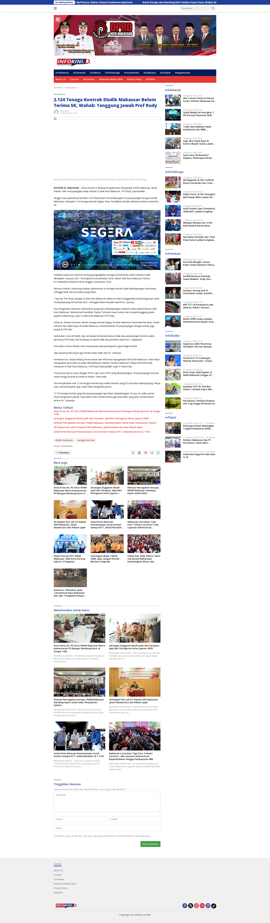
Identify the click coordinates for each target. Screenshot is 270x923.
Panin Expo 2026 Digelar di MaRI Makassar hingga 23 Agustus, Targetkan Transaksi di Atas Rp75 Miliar (199, 374)
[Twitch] (207, 906)
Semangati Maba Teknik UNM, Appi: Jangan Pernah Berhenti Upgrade (105, 559)
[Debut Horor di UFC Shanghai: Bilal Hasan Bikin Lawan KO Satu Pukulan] (173, 196)
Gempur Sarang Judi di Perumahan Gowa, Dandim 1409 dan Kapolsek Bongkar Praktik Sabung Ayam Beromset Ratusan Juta (198, 292)
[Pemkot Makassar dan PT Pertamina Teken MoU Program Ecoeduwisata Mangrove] (173, 442)
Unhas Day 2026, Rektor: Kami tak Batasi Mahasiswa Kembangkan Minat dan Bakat (144, 559)
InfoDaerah (79, 72)
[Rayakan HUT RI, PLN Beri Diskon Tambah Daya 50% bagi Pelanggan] (173, 389)
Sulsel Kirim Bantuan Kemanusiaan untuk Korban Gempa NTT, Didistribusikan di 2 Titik (102, 431)
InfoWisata (150, 72)
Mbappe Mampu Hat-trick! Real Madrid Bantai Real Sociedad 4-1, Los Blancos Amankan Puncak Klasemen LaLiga (198, 224)
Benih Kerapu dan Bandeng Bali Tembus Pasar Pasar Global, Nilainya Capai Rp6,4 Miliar (144, 2)
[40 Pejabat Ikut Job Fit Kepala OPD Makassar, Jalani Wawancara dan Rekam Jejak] (70, 509)
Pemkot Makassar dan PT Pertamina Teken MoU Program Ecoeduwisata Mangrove (197, 441)
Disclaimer (89, 79)
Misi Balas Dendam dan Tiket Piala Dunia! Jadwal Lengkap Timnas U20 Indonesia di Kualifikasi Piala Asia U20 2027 (199, 238)
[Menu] (56, 8)
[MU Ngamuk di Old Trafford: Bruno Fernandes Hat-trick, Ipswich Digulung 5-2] (173, 182)
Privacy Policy (134, 79)
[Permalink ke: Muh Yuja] (56, 111)
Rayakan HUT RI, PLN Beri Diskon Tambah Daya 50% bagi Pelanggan (197, 388)
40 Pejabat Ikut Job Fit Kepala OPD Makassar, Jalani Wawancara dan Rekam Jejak (98, 427)
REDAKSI (150, 79)
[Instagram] (196, 906)
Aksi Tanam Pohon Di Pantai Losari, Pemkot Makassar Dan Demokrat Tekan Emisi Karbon (199, 99)
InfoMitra (95, 72)
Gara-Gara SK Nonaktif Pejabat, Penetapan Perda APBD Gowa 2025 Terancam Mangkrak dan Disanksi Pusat (199, 156)
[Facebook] (184, 906)
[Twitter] (190, 906)
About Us (61, 79)
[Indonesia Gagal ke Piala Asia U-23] (173, 456)
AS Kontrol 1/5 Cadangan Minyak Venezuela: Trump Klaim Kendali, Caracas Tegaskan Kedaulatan (197, 359)
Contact (74, 79)
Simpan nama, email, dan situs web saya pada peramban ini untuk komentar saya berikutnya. (103, 835)
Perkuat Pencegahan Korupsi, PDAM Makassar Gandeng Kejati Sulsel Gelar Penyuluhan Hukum (105, 422)
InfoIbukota (62, 72)
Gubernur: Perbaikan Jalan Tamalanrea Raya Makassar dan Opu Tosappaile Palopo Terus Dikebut (69, 593)
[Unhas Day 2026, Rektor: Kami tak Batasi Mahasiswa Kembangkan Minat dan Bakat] (144, 543)
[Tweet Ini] (139, 452)
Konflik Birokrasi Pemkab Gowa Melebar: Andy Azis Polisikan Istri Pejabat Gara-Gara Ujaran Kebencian (198, 277)
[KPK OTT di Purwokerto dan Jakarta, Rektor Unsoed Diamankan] (173, 307)
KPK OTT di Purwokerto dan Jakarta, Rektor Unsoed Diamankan (198, 306)
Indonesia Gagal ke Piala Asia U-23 (199, 456)
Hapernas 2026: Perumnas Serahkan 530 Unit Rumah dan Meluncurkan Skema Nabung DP (197, 345)
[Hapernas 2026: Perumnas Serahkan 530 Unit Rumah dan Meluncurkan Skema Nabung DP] (173, 346)
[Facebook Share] (133, 452)
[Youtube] (202, 906)
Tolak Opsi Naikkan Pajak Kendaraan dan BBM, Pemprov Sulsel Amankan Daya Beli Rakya (197, 128)
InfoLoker (165, 72)
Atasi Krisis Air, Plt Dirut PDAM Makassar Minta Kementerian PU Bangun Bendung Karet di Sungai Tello (107, 413)
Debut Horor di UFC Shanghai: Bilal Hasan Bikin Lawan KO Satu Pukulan (199, 196)
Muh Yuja (64, 111)
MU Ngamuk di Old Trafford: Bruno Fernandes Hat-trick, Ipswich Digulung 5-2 (198, 181)
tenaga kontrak (86, 440)
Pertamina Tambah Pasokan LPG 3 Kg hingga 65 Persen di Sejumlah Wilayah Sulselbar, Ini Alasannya (199, 402)
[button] (213, 8)
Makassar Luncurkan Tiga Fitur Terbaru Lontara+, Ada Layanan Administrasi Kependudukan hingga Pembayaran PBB (143, 524)
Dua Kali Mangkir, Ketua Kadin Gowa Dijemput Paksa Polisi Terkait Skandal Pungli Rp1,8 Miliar (198, 263)
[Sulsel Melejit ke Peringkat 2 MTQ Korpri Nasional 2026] (173, 115)
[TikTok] (213, 905)
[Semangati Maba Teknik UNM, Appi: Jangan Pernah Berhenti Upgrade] (107, 543)
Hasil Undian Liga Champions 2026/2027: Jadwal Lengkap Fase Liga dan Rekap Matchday (199, 210)
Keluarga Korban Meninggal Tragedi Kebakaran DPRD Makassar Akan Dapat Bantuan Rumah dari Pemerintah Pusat (198, 427)
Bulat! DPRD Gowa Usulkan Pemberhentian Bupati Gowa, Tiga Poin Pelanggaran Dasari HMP (199, 320)
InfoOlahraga (112, 72)
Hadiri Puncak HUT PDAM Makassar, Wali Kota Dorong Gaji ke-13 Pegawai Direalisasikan (69, 559)
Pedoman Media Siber (111, 79)
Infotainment (131, 72)
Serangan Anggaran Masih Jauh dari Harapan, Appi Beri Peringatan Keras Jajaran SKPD (101, 418)
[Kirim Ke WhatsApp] (158, 452)
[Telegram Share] (152, 452)
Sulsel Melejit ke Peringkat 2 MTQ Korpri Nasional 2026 (198, 114)
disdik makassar (64, 440)
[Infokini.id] (76, 62)
